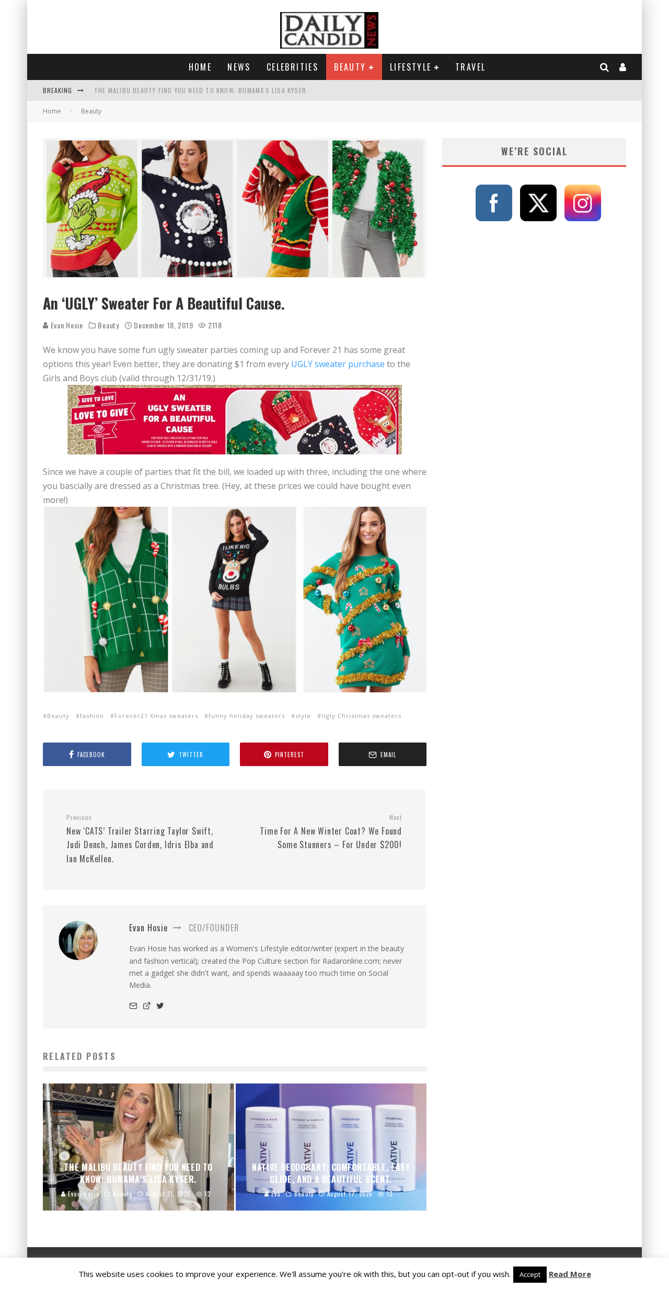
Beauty (350, 67)
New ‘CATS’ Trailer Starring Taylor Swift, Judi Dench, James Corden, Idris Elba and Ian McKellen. (140, 839)
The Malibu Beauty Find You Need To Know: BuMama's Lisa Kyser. (201, 90)
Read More (570, 1274)
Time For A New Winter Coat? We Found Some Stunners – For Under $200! (331, 832)
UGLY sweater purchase (338, 364)
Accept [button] (530, 1274)
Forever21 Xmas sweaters (156, 716)
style (303, 716)
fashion (92, 716)
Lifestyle (411, 67)
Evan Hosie (66, 325)
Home (200, 67)
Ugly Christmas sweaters (361, 716)
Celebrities (292, 67)
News (239, 67)
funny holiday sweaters (247, 716)
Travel (470, 67)
